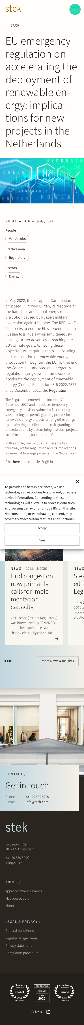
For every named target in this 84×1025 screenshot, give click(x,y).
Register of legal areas (21, 938)
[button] (77, 481)
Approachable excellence (23, 891)
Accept (42, 528)
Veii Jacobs (17, 238)
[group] (34, 585)
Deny (42, 540)
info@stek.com (37, 801)
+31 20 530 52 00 (17, 857)
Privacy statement (18, 945)
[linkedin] (48, 1011)
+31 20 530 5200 (37, 796)
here (16, 461)
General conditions (19, 930)
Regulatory (17, 257)
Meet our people (17, 898)
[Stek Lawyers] (13, 9)
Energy (14, 276)
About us (12, 905)
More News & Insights (58, 660)
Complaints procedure (21, 952)
